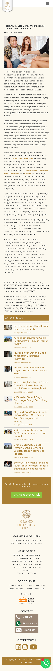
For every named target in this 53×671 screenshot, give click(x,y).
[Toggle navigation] (47, 3)
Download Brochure (25, 495)
